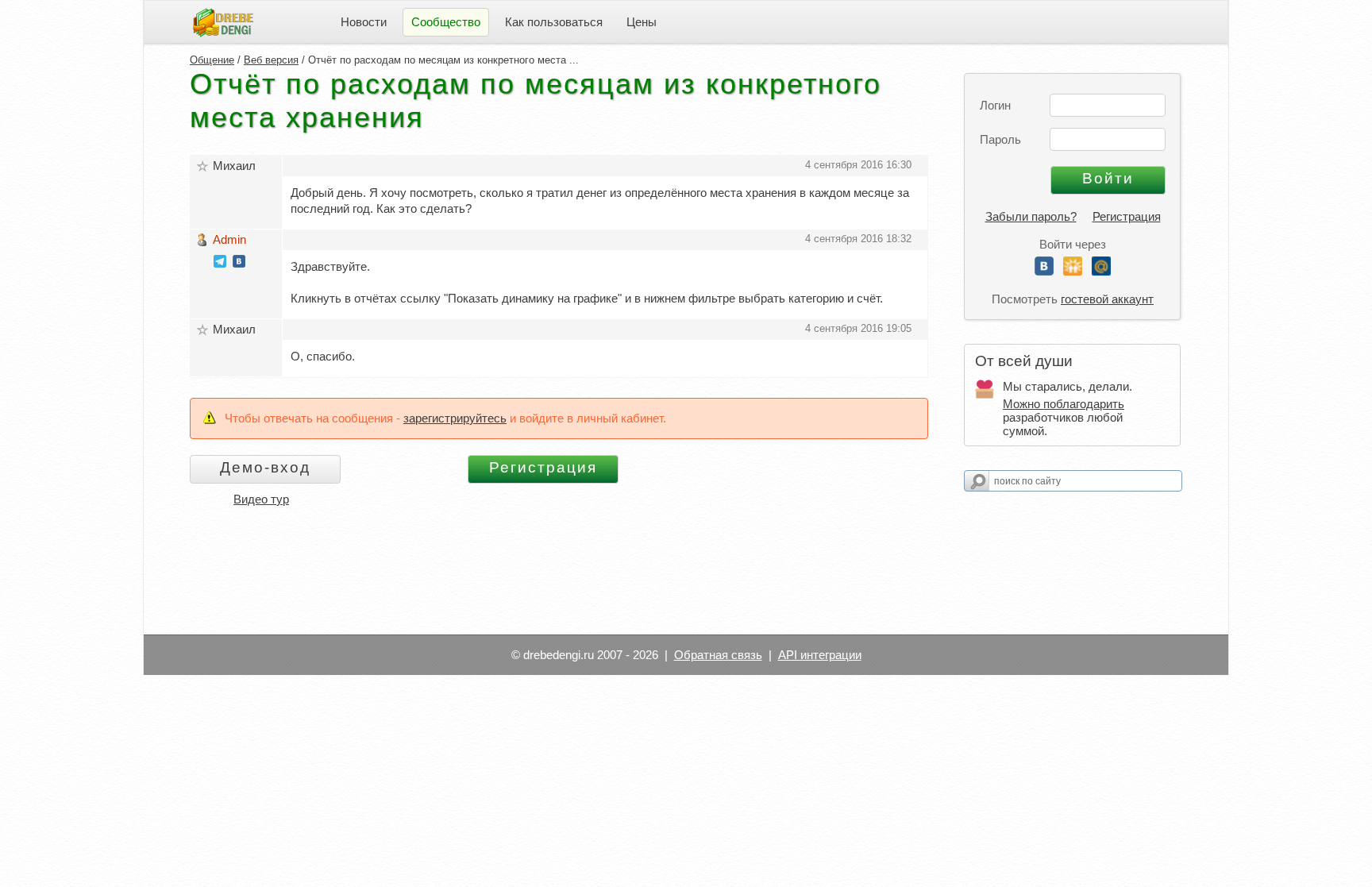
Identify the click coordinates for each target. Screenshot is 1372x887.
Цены (641, 22)
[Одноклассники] (1072, 271)
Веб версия (271, 60)
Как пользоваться (554, 22)
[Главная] (223, 21)
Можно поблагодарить (1063, 404)
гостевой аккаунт (1107, 299)
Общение (212, 60)
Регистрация (1127, 216)
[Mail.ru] (1101, 271)
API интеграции (819, 654)
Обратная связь (718, 654)
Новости (364, 22)
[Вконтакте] (1044, 271)
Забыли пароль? (1031, 216)
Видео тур (261, 499)
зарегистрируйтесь (455, 418)
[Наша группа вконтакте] (239, 263)
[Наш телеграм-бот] (220, 263)
